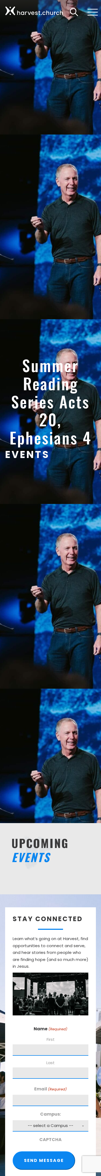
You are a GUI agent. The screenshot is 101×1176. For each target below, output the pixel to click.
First (51, 1039)
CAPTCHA (50, 1139)
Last (50, 1062)
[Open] (91, 12)
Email (50, 1089)
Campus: (50, 1114)
